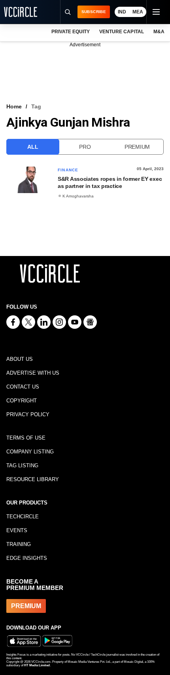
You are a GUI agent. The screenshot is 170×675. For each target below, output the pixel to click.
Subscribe (93, 11)
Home (14, 106)
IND (122, 12)
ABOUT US (19, 359)
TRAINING (18, 544)
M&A (158, 31)
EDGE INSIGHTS (26, 558)
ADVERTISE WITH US (32, 373)
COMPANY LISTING (30, 452)
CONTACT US (22, 387)
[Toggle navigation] (155, 12)
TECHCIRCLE (22, 517)
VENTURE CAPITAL (121, 31)
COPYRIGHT (21, 401)
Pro (85, 147)
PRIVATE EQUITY (70, 31)
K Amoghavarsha (78, 196)
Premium (137, 147)
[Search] (67, 12)
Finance (68, 170)
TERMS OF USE (25, 438)
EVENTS (16, 530)
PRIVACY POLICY (27, 414)
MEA (137, 12)
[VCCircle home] (20, 12)
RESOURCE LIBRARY (32, 479)
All (32, 147)
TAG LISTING (22, 465)
